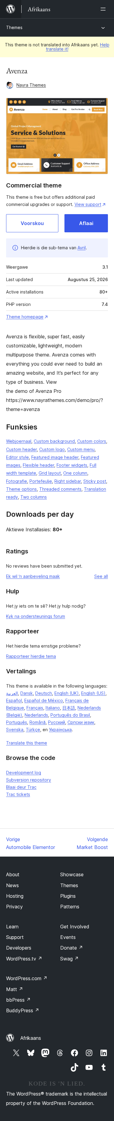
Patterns (69, 907)
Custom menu (81, 449)
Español (14, 700)
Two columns (33, 496)
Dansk (26, 693)
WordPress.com (26, 978)
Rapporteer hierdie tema (31, 656)
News (12, 885)
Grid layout (50, 473)
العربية (12, 693)
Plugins (68, 896)
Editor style (17, 457)
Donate (71, 948)
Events (68, 937)
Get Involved (74, 927)
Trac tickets (18, 794)
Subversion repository (28, 779)
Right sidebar (67, 481)
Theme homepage (24, 316)
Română (37, 722)
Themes (14, 27)
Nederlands (36, 715)
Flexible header (38, 465)
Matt (14, 989)
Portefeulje (40, 481)
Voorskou (32, 223)
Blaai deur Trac (21, 787)
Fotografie (16, 481)
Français (34, 707)
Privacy (14, 907)
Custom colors (91, 441)
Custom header (21, 449)
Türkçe (33, 729)
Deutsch (43, 693)
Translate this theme (26, 742)
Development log (23, 772)
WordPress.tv (24, 959)
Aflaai (86, 223)
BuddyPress (22, 1010)
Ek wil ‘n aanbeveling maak (33, 576)
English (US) (93, 693)
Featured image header (54, 457)
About (12, 874)
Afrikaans (30, 1038)
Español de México (43, 700)
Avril (82, 247)
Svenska (14, 729)
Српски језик (80, 722)
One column (75, 473)
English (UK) (66, 693)
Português (16, 722)
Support (15, 937)
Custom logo (52, 449)
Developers (18, 948)
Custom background (54, 441)
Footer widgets (72, 465)
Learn (12, 927)
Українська (60, 729)
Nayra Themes (31, 85)
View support (87, 204)
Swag (69, 959)
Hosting (14, 896)
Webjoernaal (18, 441)
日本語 (68, 707)
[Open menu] (104, 9)
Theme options (21, 489)
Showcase (72, 874)
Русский (56, 722)
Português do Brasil (70, 715)
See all (101, 576)
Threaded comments (60, 489)
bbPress (18, 1000)
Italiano (53, 707)
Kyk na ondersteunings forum (35, 616)
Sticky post (94, 481)
